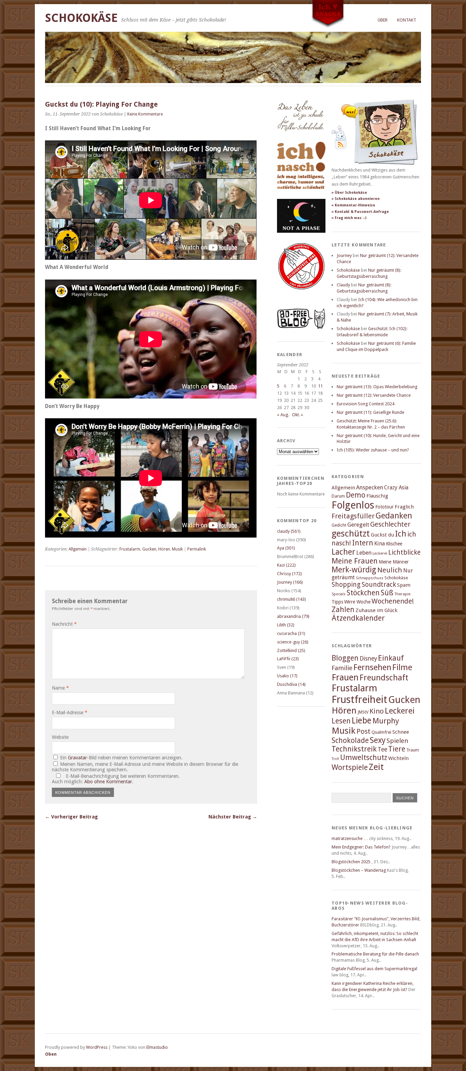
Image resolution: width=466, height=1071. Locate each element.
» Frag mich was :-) (349, 218)
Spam (403, 585)
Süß (387, 592)
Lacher (343, 552)
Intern (362, 543)
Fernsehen (372, 667)
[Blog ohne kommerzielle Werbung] (301, 327)
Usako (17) (287, 675)
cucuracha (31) (291, 633)
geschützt (351, 533)
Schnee (400, 732)
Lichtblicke (404, 552)
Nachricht (64, 624)
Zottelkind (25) (291, 650)
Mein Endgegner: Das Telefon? (361, 847)
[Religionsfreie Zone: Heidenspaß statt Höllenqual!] (301, 295)
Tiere (396, 749)
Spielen (397, 741)
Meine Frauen (355, 561)
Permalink (196, 549)
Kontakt (406, 20)
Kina (379, 543)
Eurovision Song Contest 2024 (365, 403)
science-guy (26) (292, 642)
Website (60, 737)
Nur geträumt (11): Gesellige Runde (370, 412)
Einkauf (391, 657)
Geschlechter (390, 524)
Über (383, 20)
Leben (364, 553)
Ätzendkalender (358, 618)
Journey (344, 255)
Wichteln (398, 758)
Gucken (149, 549)
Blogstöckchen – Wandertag (359, 870)
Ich (400, 534)
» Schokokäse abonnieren (356, 198)
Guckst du (382, 535)
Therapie (402, 594)
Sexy (377, 740)
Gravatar (77, 757)
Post (363, 731)
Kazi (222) (286, 565)
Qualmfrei (381, 732)
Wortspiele (350, 767)
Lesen (341, 721)
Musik (177, 549)
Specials (339, 594)
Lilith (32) (285, 624)
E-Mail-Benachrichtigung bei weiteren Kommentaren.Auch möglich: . (116, 778)
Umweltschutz (363, 757)
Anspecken (369, 487)
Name (60, 688)
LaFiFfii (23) (288, 658)
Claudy (343, 284)
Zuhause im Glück (376, 610)
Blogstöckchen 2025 (351, 861)
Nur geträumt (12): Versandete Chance (374, 395)
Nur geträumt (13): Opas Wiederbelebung (377, 386)
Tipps (337, 602)
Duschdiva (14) (291, 684)
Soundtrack (379, 584)
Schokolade (350, 740)
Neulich (389, 570)
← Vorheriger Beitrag (71, 816)
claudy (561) (289, 531)
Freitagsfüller (353, 516)
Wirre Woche (357, 602)
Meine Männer (394, 562)
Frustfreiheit (359, 699)
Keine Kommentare (145, 114)
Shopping (346, 584)
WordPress (96, 1047)
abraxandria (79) (293, 616)
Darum (338, 496)
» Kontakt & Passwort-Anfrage (360, 211)
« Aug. (283, 414)
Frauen (345, 677)
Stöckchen (363, 592)
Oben (51, 1054)
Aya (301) (286, 548)
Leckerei (380, 553)
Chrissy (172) (289, 573)
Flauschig (377, 496)
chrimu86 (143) (291, 599)
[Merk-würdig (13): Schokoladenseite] (300, 137)
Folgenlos (353, 505)
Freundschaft (384, 677)
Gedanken (394, 515)
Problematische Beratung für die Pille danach (375, 954)
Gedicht (339, 525)
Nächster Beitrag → (232, 816)
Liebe (362, 721)
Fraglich (404, 507)
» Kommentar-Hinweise (353, 205)
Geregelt (358, 524)
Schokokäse (81, 18)
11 (320, 386)
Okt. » (297, 414)
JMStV (363, 712)
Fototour (384, 507)
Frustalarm (129, 549)
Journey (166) (290, 582)
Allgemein (78, 549)
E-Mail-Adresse (69, 712)
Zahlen (343, 609)
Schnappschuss (369, 578)
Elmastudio (157, 1047)
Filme (402, 667)
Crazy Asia (396, 487)
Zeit (376, 767)
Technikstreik (354, 749)
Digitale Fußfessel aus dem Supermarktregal (374, 968)
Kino (376, 711)
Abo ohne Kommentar (108, 781)
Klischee (394, 543)
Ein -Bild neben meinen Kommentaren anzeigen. (121, 757)
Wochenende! (393, 601)
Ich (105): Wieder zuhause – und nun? (373, 449)
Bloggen (345, 658)
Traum (412, 750)
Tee (382, 749)
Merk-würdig (354, 569)
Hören (164, 549)
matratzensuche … (350, 838)
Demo (355, 495)
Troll (335, 759)
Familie (342, 668)
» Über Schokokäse (349, 192)
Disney (368, 658)
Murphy (386, 720)
